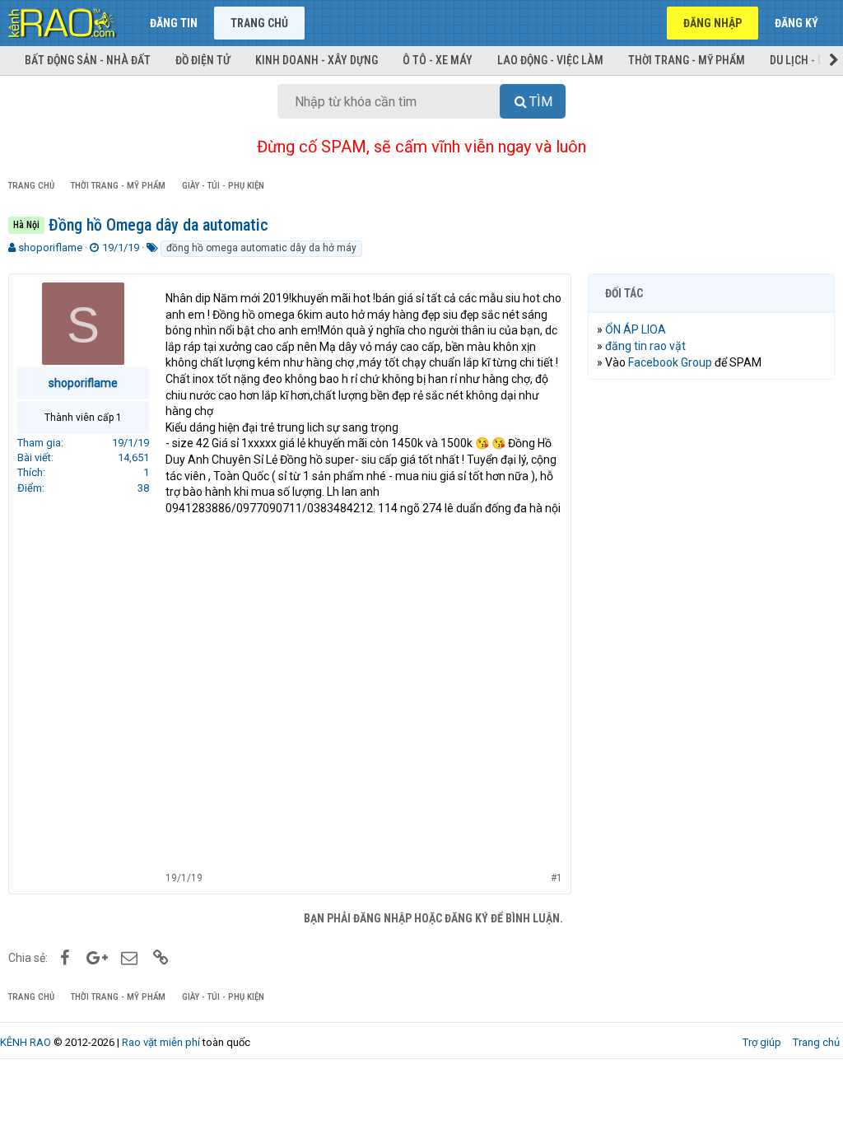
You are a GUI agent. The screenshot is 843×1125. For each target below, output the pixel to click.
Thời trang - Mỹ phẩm (686, 60)
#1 (556, 878)
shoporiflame (50, 247)
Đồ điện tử (203, 60)
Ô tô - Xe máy (438, 60)
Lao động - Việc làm (550, 60)
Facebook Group (670, 362)
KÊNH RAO (25, 1042)
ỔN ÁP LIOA (635, 329)
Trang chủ (259, 23)
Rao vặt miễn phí (161, 1042)
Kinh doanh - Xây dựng (316, 60)
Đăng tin (174, 23)
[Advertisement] (711, 499)
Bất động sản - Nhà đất (88, 60)
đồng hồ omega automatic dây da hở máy (261, 248)
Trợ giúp (762, 1042)
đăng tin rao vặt (645, 345)
